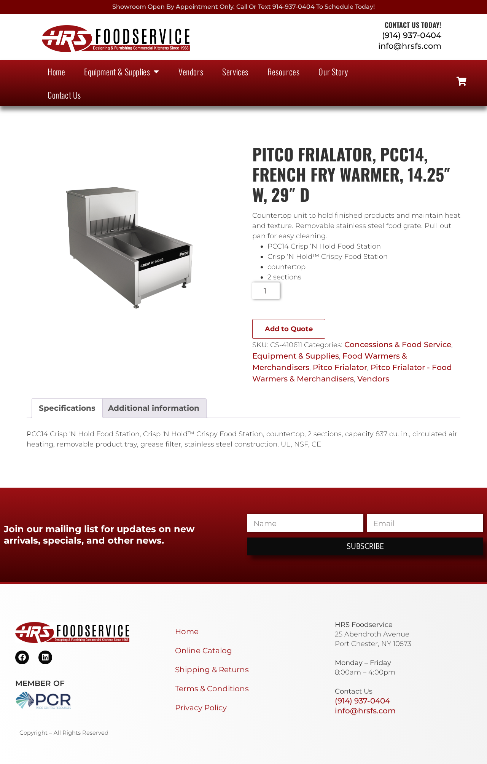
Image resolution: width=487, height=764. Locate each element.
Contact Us (64, 95)
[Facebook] (22, 657)
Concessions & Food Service (397, 344)
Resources (283, 71)
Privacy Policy (201, 707)
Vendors (190, 71)
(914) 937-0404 (411, 35)
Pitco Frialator (340, 367)
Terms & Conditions (212, 688)
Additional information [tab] (153, 408)
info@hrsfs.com (409, 46)
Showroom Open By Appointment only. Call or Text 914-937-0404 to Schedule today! (243, 6)
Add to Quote (289, 329)
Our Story (333, 71)
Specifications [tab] (67, 408)
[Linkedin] (45, 657)
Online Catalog (203, 650)
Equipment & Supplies (117, 71)
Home (56, 71)
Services (235, 71)
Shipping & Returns (212, 669)
